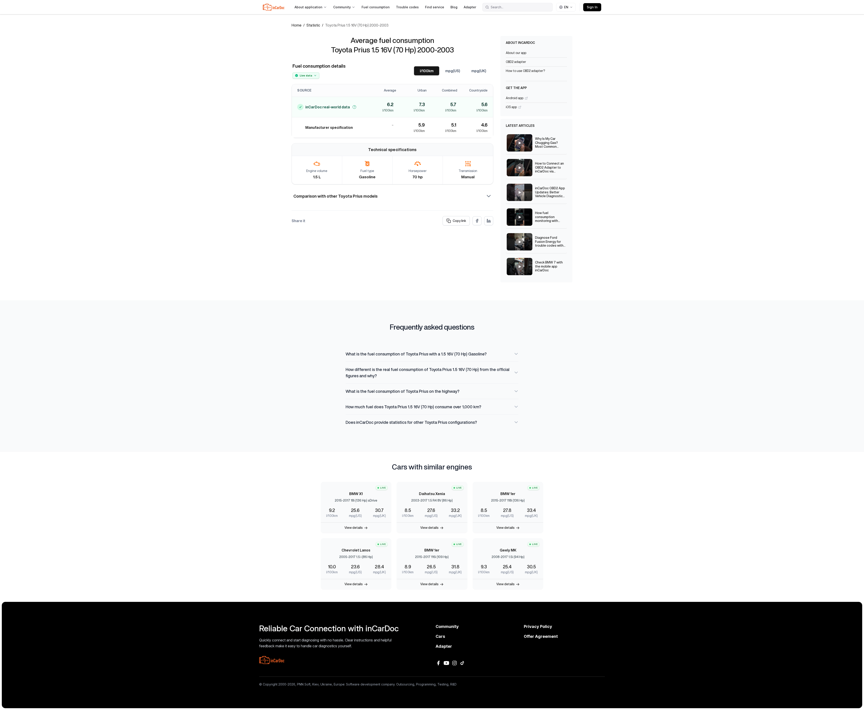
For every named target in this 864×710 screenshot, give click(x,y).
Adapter (470, 7)
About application (308, 7)
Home (297, 25)
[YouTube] (446, 663)
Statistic (313, 25)
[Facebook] (438, 663)
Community (342, 7)
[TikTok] (462, 663)
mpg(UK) (478, 71)
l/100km (427, 71)
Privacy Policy (538, 626)
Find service (434, 7)
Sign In (592, 7)
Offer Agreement (541, 636)
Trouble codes (407, 7)
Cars (440, 636)
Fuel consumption (376, 7)
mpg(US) (452, 71)
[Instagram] (454, 663)
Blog (453, 7)
